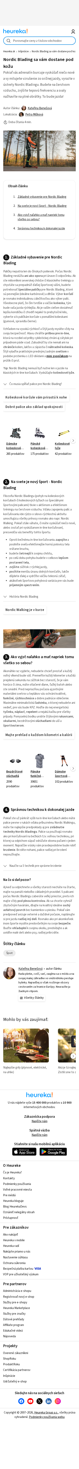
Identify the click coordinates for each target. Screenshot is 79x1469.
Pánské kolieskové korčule (40, 440)
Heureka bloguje (13, 1201)
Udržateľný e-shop (15, 1381)
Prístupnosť (10, 1218)
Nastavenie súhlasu (15, 1257)
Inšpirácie (23, 51)
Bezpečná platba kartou (18, 1269)
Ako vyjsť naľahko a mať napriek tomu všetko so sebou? (41, 217)
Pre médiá (9, 1195)
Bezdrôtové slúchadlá (15, 768)
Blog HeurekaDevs (15, 1206)
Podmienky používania (17, 1184)
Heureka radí (11, 1246)
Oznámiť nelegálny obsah (19, 1212)
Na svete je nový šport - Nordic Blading (42, 206)
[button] (39, 384)
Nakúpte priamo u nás (16, 1251)
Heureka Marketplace (16, 1308)
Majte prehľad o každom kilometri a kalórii (38, 735)
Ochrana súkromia (14, 1263)
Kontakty (9, 1178)
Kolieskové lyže (64, 440)
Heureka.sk (9, 51)
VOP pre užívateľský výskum (20, 1274)
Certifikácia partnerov (16, 1370)
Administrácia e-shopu (17, 1291)
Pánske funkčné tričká (40, 768)
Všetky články (34, 998)
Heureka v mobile (14, 1240)
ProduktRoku (11, 1364)
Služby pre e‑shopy (15, 1302)
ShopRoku (9, 1359)
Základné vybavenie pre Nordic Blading (42, 197)
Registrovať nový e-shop (18, 1297)
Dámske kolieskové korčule (15, 440)
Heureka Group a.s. (46, 1412)
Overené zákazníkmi (15, 1353)
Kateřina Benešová (40, 108)
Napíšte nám (39, 1121)
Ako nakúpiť (10, 1235)
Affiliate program (13, 1325)
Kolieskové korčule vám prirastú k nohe (36, 397)
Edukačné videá (13, 1331)
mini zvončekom (57, 356)
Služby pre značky (14, 1314)
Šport (11, 953)
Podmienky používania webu (47, 1417)
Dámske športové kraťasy (64, 768)
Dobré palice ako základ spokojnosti (34, 407)
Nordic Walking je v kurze (24, 609)
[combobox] (39, 41)
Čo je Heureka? (12, 1172)
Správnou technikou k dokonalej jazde (41, 228)
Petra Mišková (34, 114)
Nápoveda (9, 1336)
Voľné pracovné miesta (17, 1190)
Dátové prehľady (13, 1319)
